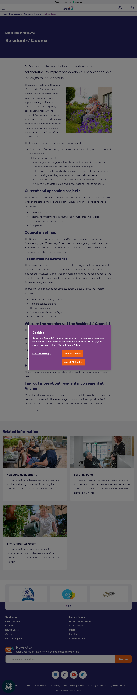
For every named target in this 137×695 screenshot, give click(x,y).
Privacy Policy (72, 345)
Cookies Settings (41, 353)
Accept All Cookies (74, 362)
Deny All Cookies (73, 353)
